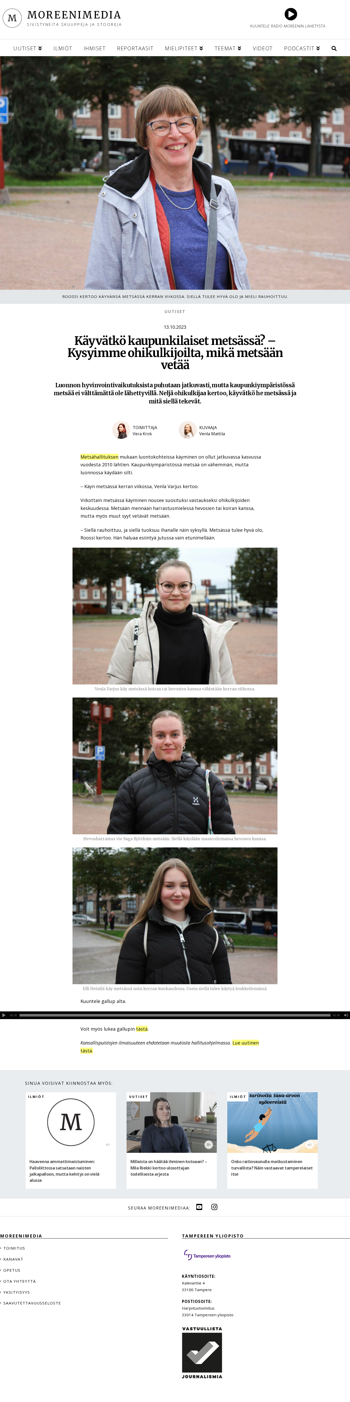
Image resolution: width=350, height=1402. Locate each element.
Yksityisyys (16, 1292)
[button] (334, 47)
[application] (175, 1015)
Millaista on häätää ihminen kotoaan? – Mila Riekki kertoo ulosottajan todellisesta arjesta (168, 1168)
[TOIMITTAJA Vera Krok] (141, 443)
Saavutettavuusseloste (32, 1303)
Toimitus (14, 1248)
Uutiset (175, 311)
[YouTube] (199, 1206)
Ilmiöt (36, 1097)
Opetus (11, 1270)
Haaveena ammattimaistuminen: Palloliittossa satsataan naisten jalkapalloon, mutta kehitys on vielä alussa (64, 1171)
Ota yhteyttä (19, 1281)
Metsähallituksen (99, 457)
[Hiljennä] (346, 1015)
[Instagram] (214, 1206)
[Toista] (4, 1015)
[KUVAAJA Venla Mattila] (208, 443)
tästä (142, 1029)
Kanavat (13, 1259)
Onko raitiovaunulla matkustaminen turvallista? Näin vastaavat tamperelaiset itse (272, 1168)
